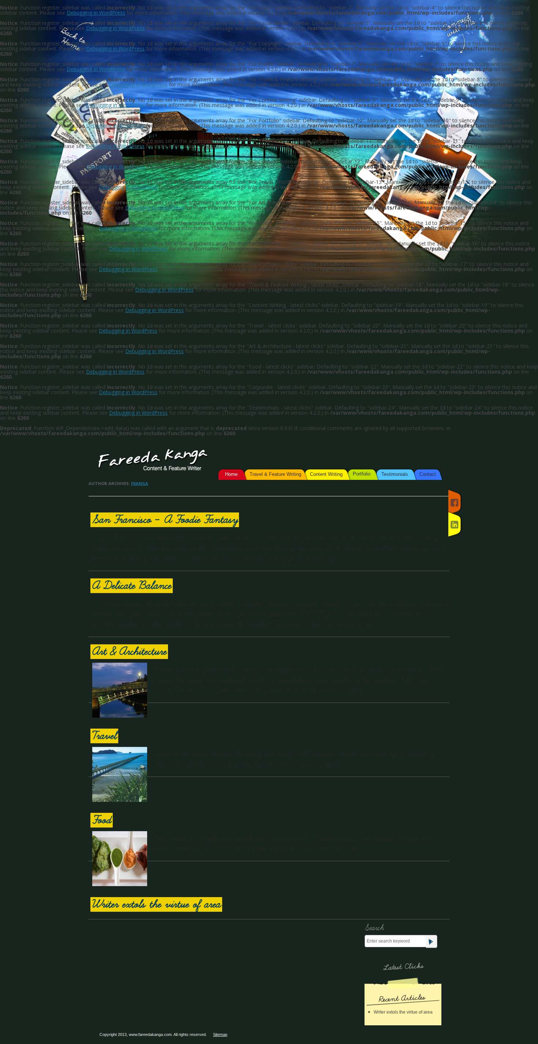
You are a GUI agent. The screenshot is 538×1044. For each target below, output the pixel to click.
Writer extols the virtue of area (156, 904)
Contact (427, 474)
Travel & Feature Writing (275, 474)
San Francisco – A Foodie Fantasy (164, 519)
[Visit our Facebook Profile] (455, 503)
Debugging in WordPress (96, 12)
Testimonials (394, 474)
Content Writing (326, 474)
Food (101, 820)
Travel (104, 736)
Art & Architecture (129, 651)
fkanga (139, 483)
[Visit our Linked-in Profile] (455, 525)
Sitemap (220, 1034)
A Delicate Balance (131, 585)
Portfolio (361, 474)
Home (231, 474)
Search (374, 928)
